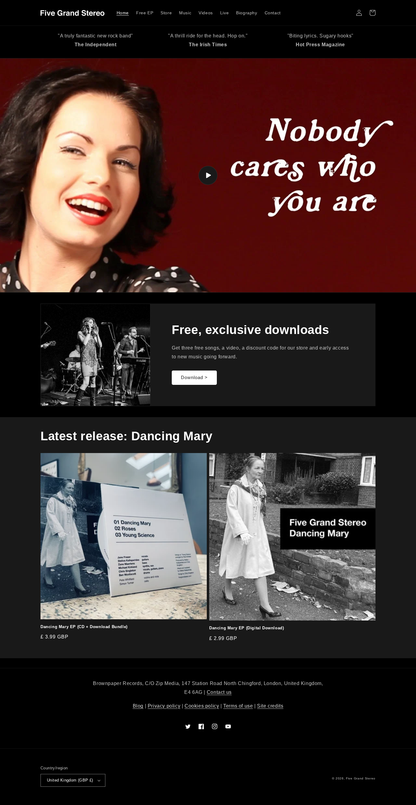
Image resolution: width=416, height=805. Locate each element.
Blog (138, 705)
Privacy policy (164, 705)
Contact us (219, 692)
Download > (194, 377)
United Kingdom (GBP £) (70, 780)
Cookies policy (202, 705)
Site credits (270, 705)
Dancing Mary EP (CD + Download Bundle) (84, 626)
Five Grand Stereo (360, 778)
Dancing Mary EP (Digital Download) (246, 628)
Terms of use (238, 705)
